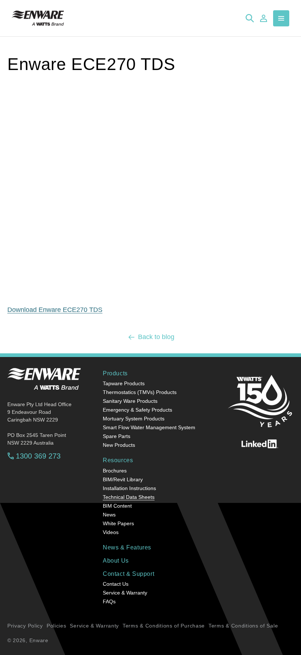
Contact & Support (128, 574)
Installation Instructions (129, 488)
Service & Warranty (125, 593)
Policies (56, 626)
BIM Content (117, 506)
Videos (111, 532)
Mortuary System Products (133, 419)
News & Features (127, 547)
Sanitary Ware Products (130, 401)
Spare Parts (116, 436)
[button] (281, 18)
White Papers (118, 523)
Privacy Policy (25, 626)
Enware (38, 640)
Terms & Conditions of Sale (243, 626)
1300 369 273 (38, 456)
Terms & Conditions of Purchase (164, 626)
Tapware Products (124, 383)
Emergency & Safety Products (137, 410)
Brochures (115, 471)
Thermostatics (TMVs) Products (140, 392)
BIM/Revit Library (123, 479)
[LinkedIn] (260, 443)
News (109, 515)
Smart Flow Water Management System (149, 427)
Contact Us (115, 584)
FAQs (109, 601)
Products (115, 373)
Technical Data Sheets (129, 497)
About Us (116, 561)
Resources (118, 460)
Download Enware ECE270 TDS (54, 309)
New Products (119, 445)
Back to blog (156, 337)
